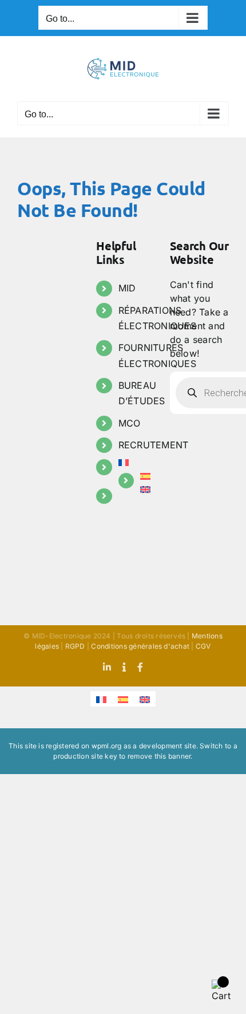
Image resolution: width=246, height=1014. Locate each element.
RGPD (75, 646)
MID (127, 288)
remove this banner (159, 756)
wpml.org (107, 745)
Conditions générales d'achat (140, 646)
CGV (203, 646)
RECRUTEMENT (153, 445)
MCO (129, 423)
